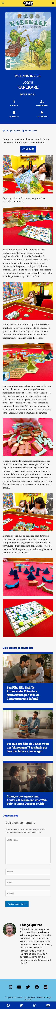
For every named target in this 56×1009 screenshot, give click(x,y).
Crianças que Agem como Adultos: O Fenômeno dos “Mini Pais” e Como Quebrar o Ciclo (27, 800)
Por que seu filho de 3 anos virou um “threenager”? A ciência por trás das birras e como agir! (28, 747)
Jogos (28, 82)
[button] (53, 3)
